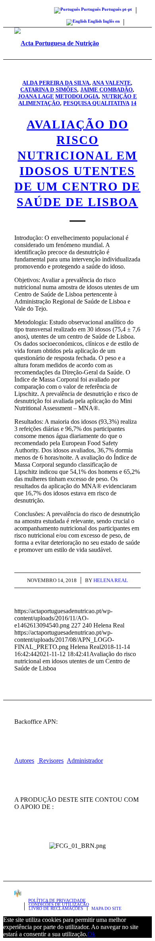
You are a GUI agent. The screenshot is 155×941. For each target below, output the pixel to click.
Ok (91, 934)
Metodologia (77, 96)
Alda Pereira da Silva (55, 83)
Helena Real (110, 580)
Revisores (50, 760)
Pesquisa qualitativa (96, 103)
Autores (24, 760)
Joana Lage (36, 96)
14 (133, 103)
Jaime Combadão (106, 89)
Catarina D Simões (48, 89)
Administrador (85, 760)
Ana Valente (111, 83)
